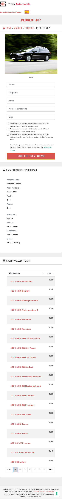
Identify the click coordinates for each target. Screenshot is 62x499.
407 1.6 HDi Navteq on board (24, 310)
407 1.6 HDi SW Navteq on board (26, 386)
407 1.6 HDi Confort (20, 291)
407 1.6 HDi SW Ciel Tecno (23, 348)
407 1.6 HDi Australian (21, 281)
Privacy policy (51, 492)
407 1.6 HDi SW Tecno (21, 414)
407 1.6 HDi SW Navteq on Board (26, 376)
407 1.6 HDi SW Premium (22, 395)
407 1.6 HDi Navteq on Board (24, 300)
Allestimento (14, 273)
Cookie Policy (38, 492)
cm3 (49, 273)
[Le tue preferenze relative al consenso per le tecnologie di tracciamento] (57, 494)
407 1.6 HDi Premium (21, 319)
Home (8, 28)
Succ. (51, 469)
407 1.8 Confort (18, 462)
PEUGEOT (29, 28)
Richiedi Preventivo (31, 156)
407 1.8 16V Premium (21, 443)
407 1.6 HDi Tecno (19, 424)
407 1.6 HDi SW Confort (22, 367)
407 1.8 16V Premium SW (22, 452)
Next (53, 54)
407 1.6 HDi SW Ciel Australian (25, 338)
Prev (8, 54)
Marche (18, 28)
